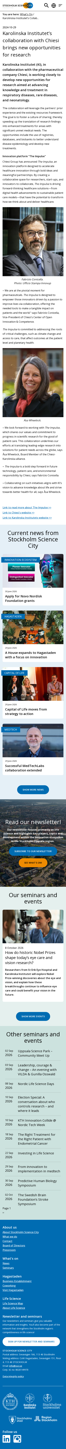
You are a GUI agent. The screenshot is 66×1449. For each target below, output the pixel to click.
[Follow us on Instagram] (16, 1438)
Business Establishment (17, 1281)
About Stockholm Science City (21, 1232)
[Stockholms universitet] (52, 1401)
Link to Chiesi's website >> (18, 512)
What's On (26, 14)
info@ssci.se (15, 1365)
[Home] (18, 5)
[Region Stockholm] (45, 1418)
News (6, 1263)
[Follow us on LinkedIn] (7, 1438)
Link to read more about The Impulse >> (27, 507)
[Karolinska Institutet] (30, 1401)
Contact (7, 1241)
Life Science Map (13, 1303)
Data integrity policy (13, 1376)
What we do (10, 1236)
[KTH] (10, 1401)
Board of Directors (14, 1245)
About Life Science (14, 1308)
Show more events (33, 1016)
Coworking (9, 1285)
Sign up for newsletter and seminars (31, 1341)
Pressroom (9, 1250)
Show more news (33, 789)
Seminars (8, 1268)
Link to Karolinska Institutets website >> (27, 517)
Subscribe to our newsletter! (33, 851)
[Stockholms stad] (20, 1420)
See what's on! (33, 862)
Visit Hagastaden (13, 1290)
